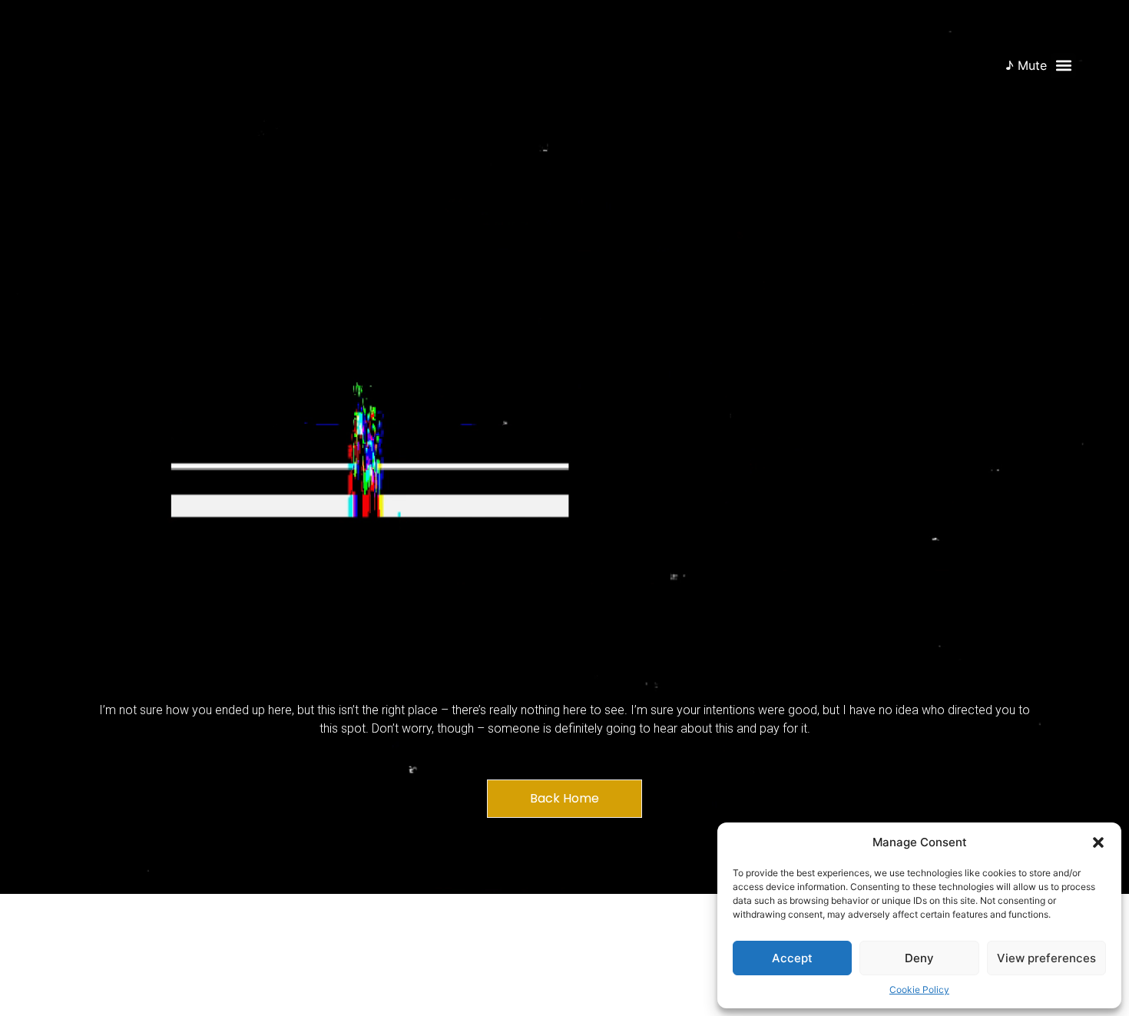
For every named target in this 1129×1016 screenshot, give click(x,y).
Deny (919, 958)
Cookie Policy (919, 989)
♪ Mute (1026, 65)
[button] (1098, 842)
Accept (792, 958)
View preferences (1046, 958)
